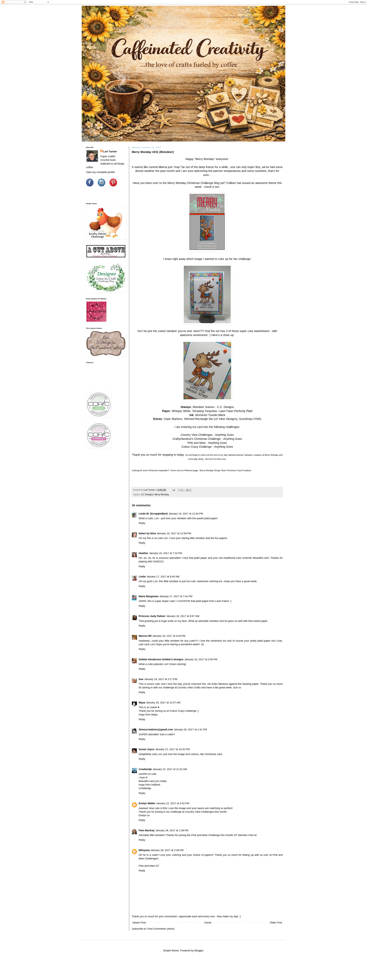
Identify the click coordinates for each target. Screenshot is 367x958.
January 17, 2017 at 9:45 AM (162, 576)
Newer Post (139, 922)
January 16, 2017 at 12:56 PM (174, 533)
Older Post (276, 922)
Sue (141, 679)
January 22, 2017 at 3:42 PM (172, 803)
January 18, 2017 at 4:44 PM (168, 635)
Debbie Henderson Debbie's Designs (161, 659)
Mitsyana (144, 850)
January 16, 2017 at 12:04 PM (186, 513)
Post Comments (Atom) (161, 928)
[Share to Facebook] (187, 490)
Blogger (199, 950)
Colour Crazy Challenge (196, 446)
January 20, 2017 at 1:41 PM (190, 729)
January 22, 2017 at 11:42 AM (170, 769)
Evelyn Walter (147, 803)
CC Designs (147, 494)
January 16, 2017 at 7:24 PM (165, 553)
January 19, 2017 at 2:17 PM (160, 679)
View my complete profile (100, 172)
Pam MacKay (147, 830)
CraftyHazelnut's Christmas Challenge (196, 438)
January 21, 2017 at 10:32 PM (172, 749)
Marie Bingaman (149, 596)
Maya (142, 702)
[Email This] (179, 490)
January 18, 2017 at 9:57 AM (182, 616)
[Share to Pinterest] (190, 490)
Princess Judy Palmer (152, 616)
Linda (142, 576)
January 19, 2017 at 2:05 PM (200, 659)
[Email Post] (173, 490)
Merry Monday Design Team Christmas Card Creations (225, 470)
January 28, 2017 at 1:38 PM (171, 830)
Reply (142, 523)
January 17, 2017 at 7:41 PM (175, 596)
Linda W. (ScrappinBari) (153, 513)
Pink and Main (197, 442)
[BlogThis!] (181, 490)
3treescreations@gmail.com (156, 729)
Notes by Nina (147, 533)
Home (207, 922)
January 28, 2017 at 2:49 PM (167, 850)
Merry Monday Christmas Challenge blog (193, 182)
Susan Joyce (146, 749)
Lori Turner (110, 151)
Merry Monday (204, 159)
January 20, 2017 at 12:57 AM (163, 702)
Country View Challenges (196, 434)
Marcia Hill (145, 635)
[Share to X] (184, 490)
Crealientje (145, 769)
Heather (143, 553)
